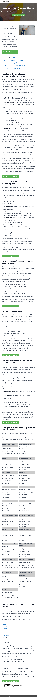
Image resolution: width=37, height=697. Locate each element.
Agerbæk (5, 628)
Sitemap (30, 696)
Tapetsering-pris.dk (7, 1)
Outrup (5, 626)
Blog (27, 696)
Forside (20, 696)
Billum (4, 633)
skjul (14, 57)
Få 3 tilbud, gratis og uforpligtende (18, 15)
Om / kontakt (24, 696)
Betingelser (33, 696)
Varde (4, 624)
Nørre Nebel (6, 635)
